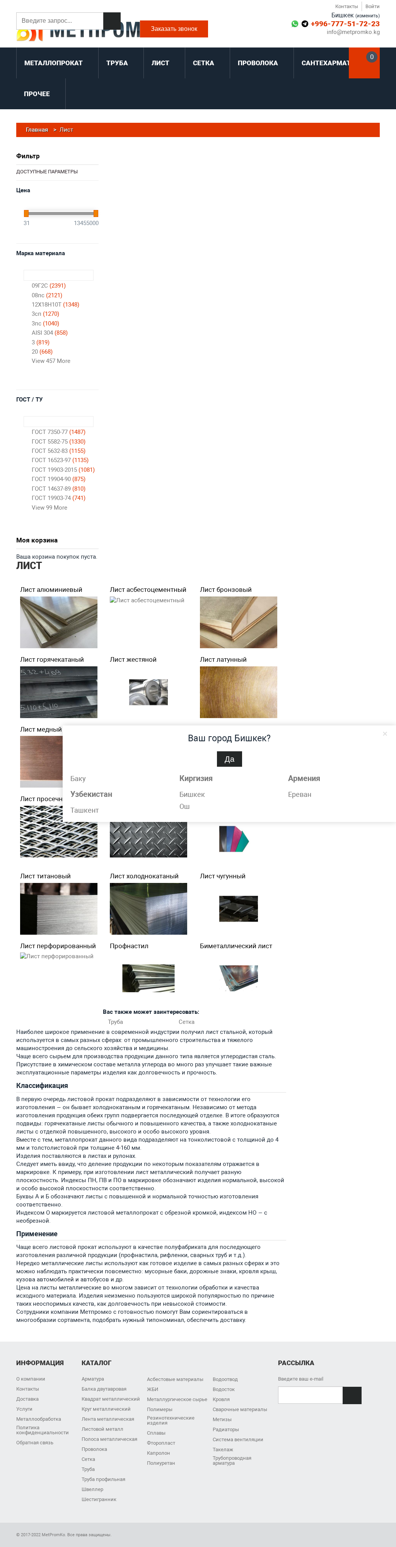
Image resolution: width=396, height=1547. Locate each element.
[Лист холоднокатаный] (148, 909)
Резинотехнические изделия (171, 1420)
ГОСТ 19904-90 (58, 479)
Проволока (94, 1449)
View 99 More (49, 507)
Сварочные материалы (240, 1409)
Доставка (27, 1398)
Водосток (224, 1389)
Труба (115, 1021)
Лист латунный (223, 659)
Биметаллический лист (236, 946)
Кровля (221, 1399)
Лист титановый (45, 876)
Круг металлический (106, 1408)
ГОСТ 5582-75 (58, 441)
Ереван (299, 794)
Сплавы (156, 1432)
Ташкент (84, 810)
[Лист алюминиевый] (58, 622)
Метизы (222, 1419)
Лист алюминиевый (51, 589)
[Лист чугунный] (238, 909)
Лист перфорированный (58, 946)
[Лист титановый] (58, 909)
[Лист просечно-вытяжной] (58, 831)
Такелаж (223, 1449)
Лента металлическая (108, 1419)
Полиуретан (161, 1463)
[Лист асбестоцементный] (147, 600)
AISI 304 (50, 332)
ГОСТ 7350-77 (58, 432)
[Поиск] (112, 21)
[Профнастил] (148, 978)
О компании (30, 1378)
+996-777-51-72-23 (345, 23)
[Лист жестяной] (148, 692)
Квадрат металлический (111, 1398)
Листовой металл (102, 1429)
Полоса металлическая (109, 1439)
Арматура (93, 1378)
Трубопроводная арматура (232, 1461)
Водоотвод (225, 1379)
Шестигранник (99, 1499)
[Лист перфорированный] (57, 956)
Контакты (346, 6)
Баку (78, 778)
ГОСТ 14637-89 (58, 488)
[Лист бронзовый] (238, 622)
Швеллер (92, 1489)
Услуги (24, 1408)
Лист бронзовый (226, 589)
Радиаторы (226, 1429)
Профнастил (129, 946)
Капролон (158, 1453)
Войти (372, 6)
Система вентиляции (238, 1439)
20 (42, 351)
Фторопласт (161, 1442)
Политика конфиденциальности (42, 1430)
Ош (184, 806)
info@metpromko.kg (353, 32)
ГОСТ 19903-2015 (63, 469)
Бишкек (192, 794)
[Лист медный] (58, 762)
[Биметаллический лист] (238, 978)
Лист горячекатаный (52, 659)
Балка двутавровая (104, 1388)
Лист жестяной (133, 659)
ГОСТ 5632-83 (58, 450)
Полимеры (159, 1409)
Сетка (187, 1021)
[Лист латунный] (238, 692)
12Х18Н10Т (55, 304)
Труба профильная (103, 1479)
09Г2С (49, 285)
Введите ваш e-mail (300, 1378)
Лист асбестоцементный (148, 589)
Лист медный (41, 729)
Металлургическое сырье (177, 1399)
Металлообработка (38, 1419)
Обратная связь (34, 1442)
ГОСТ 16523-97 (60, 460)
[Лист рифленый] (148, 831)
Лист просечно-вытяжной (60, 799)
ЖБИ (152, 1389)
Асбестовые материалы (175, 1379)
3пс (45, 323)
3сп (45, 313)
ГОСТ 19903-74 (58, 498)
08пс (47, 295)
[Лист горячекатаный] (58, 692)
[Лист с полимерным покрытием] (238, 839)
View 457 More (51, 361)
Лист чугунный (223, 876)
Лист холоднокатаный (144, 876)
